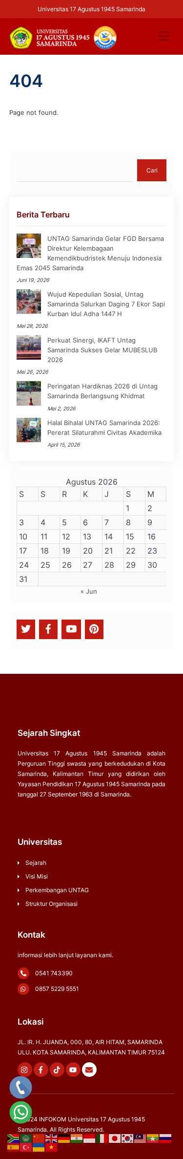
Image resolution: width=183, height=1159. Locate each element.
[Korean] (128, 1138)
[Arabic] (26, 1138)
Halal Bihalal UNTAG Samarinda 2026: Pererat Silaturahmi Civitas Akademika (104, 427)
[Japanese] (115, 1138)
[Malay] (140, 1138)
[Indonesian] (89, 1138)
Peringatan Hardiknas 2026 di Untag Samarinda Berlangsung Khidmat (102, 391)
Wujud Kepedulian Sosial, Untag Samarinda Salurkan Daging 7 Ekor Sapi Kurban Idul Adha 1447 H (106, 304)
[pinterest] (94, 629)
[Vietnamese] (51, 1147)
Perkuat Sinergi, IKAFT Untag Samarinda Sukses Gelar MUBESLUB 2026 (102, 350)
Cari (152, 170)
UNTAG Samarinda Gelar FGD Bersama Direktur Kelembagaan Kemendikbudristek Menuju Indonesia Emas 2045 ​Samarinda (90, 253)
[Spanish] (13, 1147)
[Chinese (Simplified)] (39, 1138)
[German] (64, 1138)
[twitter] (26, 629)
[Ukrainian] (39, 1147)
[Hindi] (77, 1138)
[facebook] (48, 629)
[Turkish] (26, 1147)
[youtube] (71, 629)
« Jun (89, 591)
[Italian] (102, 1138)
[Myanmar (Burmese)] (153, 1138)
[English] (51, 1138)
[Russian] (166, 1138)
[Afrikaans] (13, 1138)
